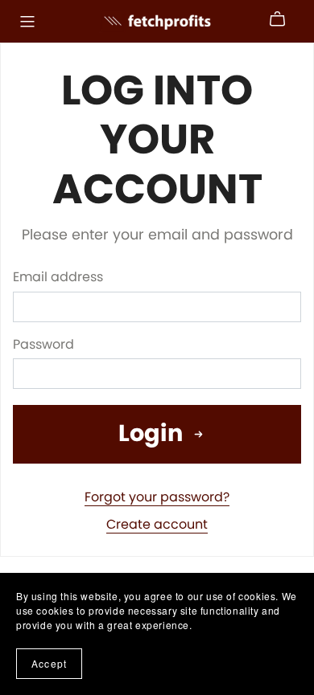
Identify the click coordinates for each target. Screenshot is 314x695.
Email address (58, 276)
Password (43, 344)
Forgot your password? (157, 497)
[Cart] (283, 19)
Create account (157, 524)
